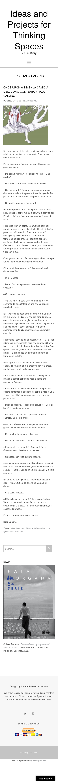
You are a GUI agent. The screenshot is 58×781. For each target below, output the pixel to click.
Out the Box (33, 752)
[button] (29, 62)
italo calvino (39, 528)
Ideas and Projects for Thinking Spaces (29, 29)
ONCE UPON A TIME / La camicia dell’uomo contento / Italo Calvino (25, 91)
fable (13, 528)
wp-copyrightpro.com (38, 760)
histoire (29, 528)
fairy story (20, 528)
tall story (19, 531)
